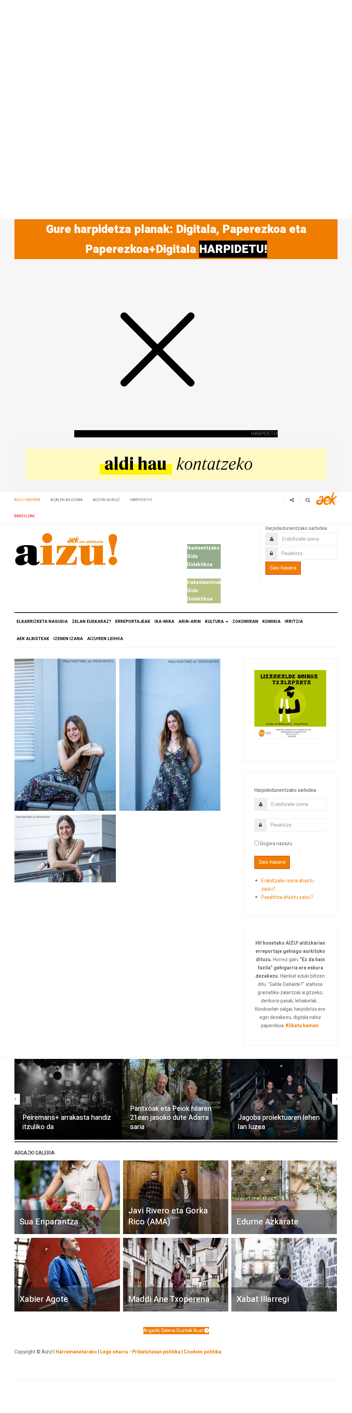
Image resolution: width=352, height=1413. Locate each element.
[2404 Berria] (176, 464)
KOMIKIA (271, 621)
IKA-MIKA (164, 621)
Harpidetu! (141, 500)
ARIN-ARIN (189, 621)
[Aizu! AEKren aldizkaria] (66, 549)
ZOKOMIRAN (245, 621)
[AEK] (326, 498)
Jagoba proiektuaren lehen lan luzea (279, 1122)
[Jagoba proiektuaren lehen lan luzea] (284, 1099)
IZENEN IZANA (68, 639)
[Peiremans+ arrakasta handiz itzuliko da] (68, 1099)
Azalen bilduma (66, 500)
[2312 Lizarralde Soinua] (290, 704)
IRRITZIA (294, 621)
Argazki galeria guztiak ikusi (173, 1330)
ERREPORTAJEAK (132, 621)
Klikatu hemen (302, 1025)
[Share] (292, 500)
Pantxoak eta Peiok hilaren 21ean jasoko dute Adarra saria (170, 1118)
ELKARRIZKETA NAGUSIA (42, 621)
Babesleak (24, 516)
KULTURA (215, 621)
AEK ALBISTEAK (32, 639)
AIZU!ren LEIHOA (105, 639)
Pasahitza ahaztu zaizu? (287, 897)
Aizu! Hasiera (27, 500)
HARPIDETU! (233, 249)
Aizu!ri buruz (106, 500)
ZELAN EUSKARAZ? (91, 621)
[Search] (308, 500)
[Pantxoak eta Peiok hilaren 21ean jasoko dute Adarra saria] (176, 1099)
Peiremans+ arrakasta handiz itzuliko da (66, 1122)
